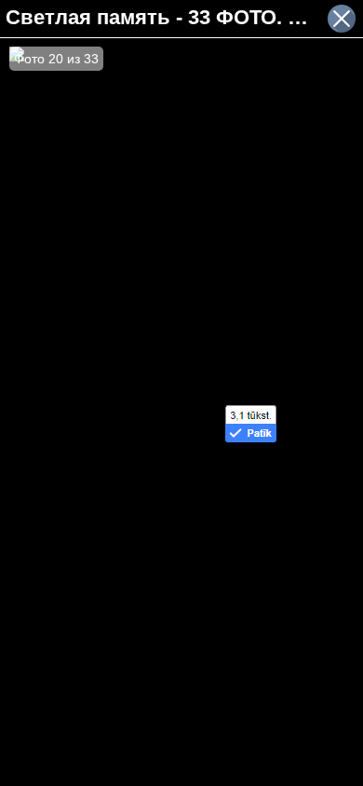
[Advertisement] (181, 502)
